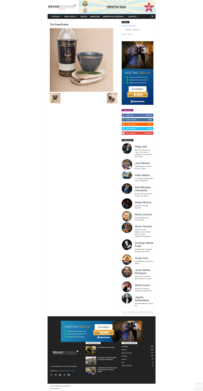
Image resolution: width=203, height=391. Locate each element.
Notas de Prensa (127, 353)
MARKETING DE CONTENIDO (113, 16)
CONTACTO (132, 16)
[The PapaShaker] (83, 60)
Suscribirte (148, 133)
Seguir (150, 119)
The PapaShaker (59, 21)
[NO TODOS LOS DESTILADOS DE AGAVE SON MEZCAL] (91, 361)
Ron (123, 362)
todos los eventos (127, 34)
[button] (152, 16)
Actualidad (125, 346)
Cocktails (124, 356)
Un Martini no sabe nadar (106, 347)
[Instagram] (56, 375)
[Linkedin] (60, 375)
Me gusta (149, 115)
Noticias (124, 350)
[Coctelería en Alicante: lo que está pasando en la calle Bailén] (91, 371)
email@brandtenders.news (66, 371)
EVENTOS (83, 16)
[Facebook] (52, 375)
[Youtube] (69, 375)
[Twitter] (65, 375)
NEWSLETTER (95, 16)
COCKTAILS (55, 16)
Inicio (51, 21)
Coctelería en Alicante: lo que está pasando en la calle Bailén (107, 369)
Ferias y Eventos (127, 365)
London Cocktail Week (128, 25)
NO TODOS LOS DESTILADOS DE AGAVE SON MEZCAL (107, 358)
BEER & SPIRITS (69, 16)
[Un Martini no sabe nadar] (91, 350)
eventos (124, 359)
